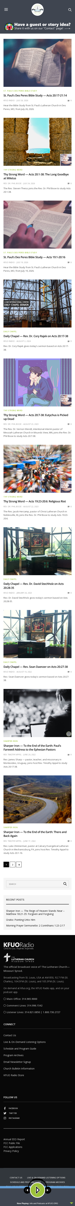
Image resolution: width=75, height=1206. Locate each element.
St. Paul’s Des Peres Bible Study (20, 91)
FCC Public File (11, 1143)
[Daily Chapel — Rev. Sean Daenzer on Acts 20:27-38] (37, 634)
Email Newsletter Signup (17, 1062)
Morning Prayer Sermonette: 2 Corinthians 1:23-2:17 (35, 925)
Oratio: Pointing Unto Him (20, 919)
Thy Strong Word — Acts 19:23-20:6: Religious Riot (34, 501)
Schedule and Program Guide (19, 1048)
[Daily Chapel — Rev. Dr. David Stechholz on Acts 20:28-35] (37, 551)
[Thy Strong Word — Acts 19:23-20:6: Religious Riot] (37, 469)
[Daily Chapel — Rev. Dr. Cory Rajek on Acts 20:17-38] (37, 303)
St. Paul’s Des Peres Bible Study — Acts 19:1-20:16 (34, 257)
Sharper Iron (10, 741)
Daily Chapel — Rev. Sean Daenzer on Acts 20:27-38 (35, 667)
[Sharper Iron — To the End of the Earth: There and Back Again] (37, 799)
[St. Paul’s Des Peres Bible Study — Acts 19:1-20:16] (37, 225)
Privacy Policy (11, 1151)
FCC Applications (12, 1147)
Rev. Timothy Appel (12, 754)
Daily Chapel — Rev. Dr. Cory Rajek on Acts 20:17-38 (35, 336)
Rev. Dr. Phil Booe (12, 183)
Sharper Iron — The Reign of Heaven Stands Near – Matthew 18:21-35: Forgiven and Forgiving (35, 912)
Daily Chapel (10, 331)
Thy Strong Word (13, 170)
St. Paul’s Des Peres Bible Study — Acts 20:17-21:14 (35, 95)
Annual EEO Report (14, 1139)
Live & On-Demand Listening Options (24, 1042)
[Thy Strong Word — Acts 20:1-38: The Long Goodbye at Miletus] (37, 142)
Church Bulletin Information (19, 1068)
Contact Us (9, 1035)
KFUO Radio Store (13, 1075)
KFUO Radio (9, 100)
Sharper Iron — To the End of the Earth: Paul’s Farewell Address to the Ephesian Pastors (32, 747)
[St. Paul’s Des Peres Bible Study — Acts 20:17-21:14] (37, 63)
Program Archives (13, 1055)
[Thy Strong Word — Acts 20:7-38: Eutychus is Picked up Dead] (37, 382)
